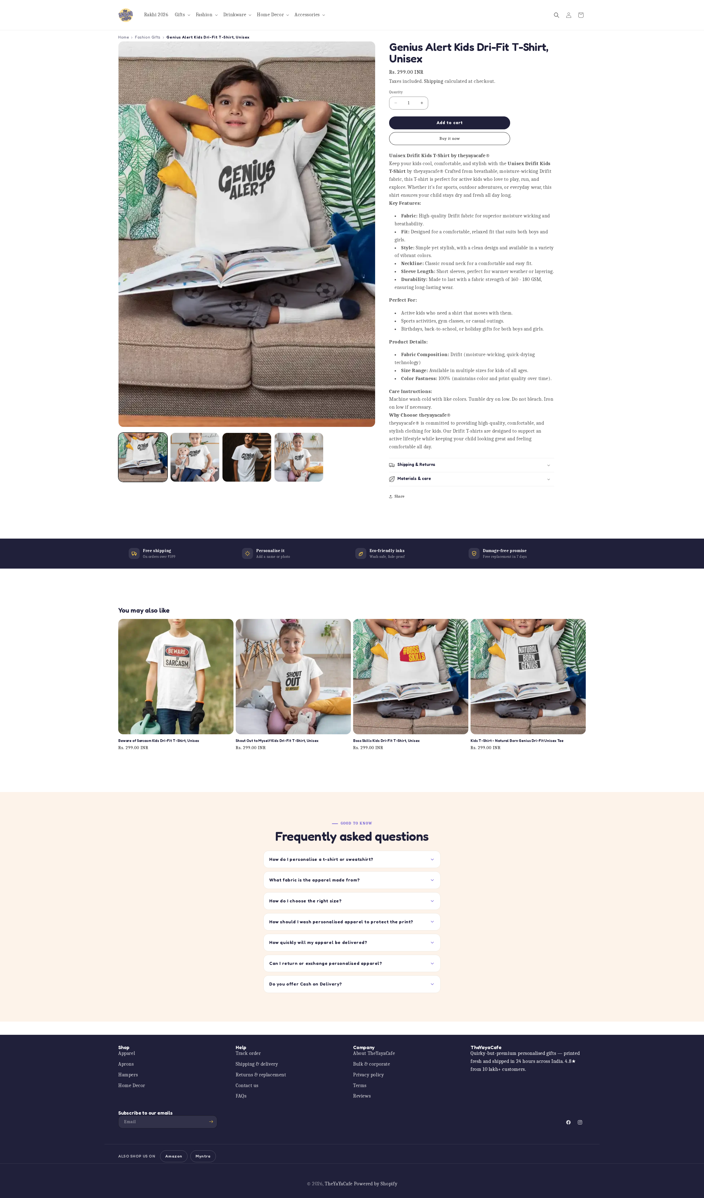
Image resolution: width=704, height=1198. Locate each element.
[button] (182, 15)
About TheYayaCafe (374, 1054)
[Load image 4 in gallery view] (298, 457)
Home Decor (131, 1085)
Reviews (362, 1096)
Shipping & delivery (257, 1064)
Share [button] (400, 496)
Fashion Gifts (148, 37)
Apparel (126, 1054)
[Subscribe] (211, 1121)
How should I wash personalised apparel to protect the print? (341, 921)
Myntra (203, 1156)
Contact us (247, 1085)
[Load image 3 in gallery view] (246, 457)
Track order (248, 1054)
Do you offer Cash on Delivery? (305, 984)
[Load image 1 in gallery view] (142, 457)
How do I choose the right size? (305, 901)
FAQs (241, 1096)
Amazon (173, 1156)
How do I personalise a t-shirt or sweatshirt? (321, 859)
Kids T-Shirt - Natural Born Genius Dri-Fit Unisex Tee (517, 741)
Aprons (126, 1064)
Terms (360, 1085)
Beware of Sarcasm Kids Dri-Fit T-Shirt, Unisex (158, 741)
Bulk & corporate (371, 1064)
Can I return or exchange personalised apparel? (325, 963)
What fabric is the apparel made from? (314, 880)
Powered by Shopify (376, 1184)
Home (123, 37)
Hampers (128, 1075)
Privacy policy (368, 1075)
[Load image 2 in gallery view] (194, 457)
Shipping (433, 81)
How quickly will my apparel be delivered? (318, 942)
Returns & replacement (261, 1075)
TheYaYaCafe (339, 1184)
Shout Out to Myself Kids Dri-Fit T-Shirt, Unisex (277, 741)
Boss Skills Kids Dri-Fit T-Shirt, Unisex (386, 741)
